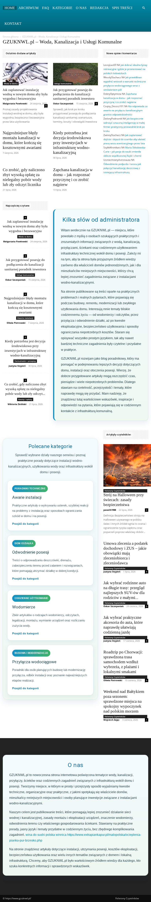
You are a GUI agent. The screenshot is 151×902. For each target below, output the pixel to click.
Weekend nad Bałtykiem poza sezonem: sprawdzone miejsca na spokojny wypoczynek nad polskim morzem (123, 701)
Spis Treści (122, 8)
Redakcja (99, 8)
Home (10, 8)
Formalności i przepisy (25, 361)
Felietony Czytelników (115, 490)
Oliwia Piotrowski (16, 322)
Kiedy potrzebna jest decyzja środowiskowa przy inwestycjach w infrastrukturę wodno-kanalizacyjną (72, 142)
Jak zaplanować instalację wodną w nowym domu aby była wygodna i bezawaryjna (25, 94)
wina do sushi (35, 834)
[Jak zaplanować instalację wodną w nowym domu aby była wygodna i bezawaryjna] (25, 74)
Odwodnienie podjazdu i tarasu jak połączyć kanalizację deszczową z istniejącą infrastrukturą (122, 168)
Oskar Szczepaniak (63, 103)
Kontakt (13, 24)
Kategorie (62, 8)
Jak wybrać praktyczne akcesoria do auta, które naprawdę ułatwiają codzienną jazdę (123, 625)
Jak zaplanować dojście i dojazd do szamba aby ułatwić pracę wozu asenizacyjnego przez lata (124, 139)
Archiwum (28, 8)
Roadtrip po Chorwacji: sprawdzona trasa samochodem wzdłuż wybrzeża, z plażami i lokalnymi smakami (123, 662)
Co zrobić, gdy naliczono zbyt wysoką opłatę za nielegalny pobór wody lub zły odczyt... (25, 389)
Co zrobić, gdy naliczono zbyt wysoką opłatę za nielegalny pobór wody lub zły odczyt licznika (24, 177)
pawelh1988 (109, 509)
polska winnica (56, 834)
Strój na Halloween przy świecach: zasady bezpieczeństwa (123, 499)
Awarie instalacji (25, 318)
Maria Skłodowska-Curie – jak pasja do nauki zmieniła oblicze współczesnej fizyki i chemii (124, 151)
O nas (81, 8)
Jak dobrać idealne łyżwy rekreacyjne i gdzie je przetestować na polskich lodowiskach (125, 69)
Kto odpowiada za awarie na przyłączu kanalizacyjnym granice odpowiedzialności (125, 110)
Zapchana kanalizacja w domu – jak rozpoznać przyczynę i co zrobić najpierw (73, 177)
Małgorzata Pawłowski (15, 103)
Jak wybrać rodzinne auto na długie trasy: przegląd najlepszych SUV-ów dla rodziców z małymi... (124, 590)
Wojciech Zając (111, 719)
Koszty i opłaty (25, 399)
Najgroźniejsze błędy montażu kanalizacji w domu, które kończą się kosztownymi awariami (22, 140)
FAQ (45, 8)
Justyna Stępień (17, 365)
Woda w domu (10, 83)
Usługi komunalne (63, 83)
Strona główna (10, 36)
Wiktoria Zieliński (17, 404)
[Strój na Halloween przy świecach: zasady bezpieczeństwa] (125, 465)
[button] (143, 8)
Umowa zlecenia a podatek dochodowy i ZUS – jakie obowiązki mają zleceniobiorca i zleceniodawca (125, 553)
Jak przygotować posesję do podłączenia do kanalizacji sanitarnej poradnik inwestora (74, 94)
